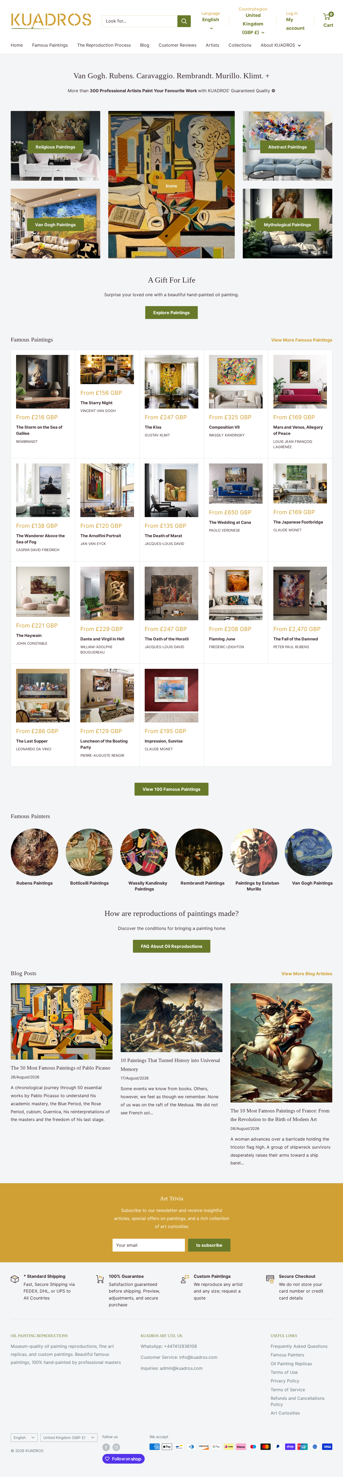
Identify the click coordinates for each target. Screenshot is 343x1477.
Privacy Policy (285, 1380)
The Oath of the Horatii (167, 638)
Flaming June (222, 638)
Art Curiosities (285, 1413)
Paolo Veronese (224, 530)
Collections (240, 45)
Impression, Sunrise (164, 741)
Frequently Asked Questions (299, 1346)
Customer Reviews (177, 45)
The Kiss (153, 427)
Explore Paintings (171, 312)
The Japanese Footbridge (298, 522)
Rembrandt (27, 441)
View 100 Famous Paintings (171, 789)
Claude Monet (287, 530)
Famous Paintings (50, 45)
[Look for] (184, 21)
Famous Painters (287, 1354)
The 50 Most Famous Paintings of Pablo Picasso (60, 1068)
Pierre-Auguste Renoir (102, 755)
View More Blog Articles (307, 973)
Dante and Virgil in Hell (102, 638)
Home (17, 45)
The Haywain (29, 635)
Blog (144, 45)
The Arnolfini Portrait (100, 535)
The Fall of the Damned (295, 638)
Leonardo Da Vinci (33, 749)
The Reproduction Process (104, 45)
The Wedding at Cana (230, 522)
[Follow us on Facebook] (106, 1447)
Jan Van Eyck (93, 543)
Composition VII (224, 427)
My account (295, 24)
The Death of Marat (163, 535)
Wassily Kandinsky (227, 435)
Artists (212, 45)
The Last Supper (32, 741)
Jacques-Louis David (164, 543)
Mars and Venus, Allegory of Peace (298, 430)
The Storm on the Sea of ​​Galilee (39, 430)
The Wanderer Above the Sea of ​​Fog (40, 538)
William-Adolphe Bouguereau (96, 649)
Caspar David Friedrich (37, 550)
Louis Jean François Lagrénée (292, 444)
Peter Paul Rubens (291, 647)
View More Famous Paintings (302, 340)
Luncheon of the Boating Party (104, 744)
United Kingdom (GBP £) (64, 1437)
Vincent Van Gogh (98, 411)
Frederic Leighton (226, 647)
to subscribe (209, 1245)
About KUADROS (278, 45)
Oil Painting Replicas (291, 1363)
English (20, 1437)
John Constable (31, 643)
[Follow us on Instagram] (116, 1447)
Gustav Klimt (157, 435)
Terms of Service (288, 1389)
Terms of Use (284, 1372)
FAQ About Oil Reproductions (171, 946)
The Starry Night (96, 402)
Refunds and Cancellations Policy (298, 1401)
